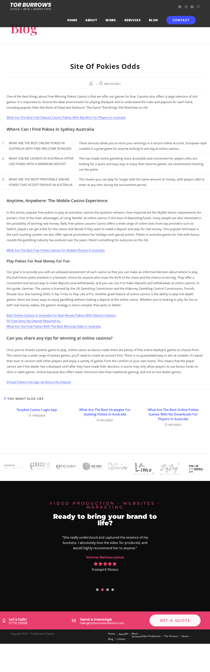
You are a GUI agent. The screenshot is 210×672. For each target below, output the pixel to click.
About (122, 634)
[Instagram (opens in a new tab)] (186, 6)
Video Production (151, 636)
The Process (171, 636)
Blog (110, 639)
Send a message (96, 619)
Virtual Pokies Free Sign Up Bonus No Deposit (39, 382)
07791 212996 (18, 623)
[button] (97, 589)
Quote (184, 636)
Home (111, 633)
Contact (121, 639)
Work (135, 633)
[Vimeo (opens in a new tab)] (192, 6)
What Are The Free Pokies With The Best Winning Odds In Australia (54, 326)
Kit (126, 633)
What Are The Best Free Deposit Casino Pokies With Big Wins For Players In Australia (66, 117)
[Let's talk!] (4, 620)
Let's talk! (18, 619)
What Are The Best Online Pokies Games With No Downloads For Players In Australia (173, 414)
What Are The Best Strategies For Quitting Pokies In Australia (105, 411)
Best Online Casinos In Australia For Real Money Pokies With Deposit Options (61, 315)
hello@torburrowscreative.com (102, 623)
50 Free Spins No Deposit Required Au (33, 321)
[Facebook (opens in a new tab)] (180, 6)
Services (136, 636)
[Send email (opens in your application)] (198, 6)
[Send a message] (74, 620)
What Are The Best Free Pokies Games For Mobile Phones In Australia (56, 250)
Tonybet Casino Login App (37, 409)
